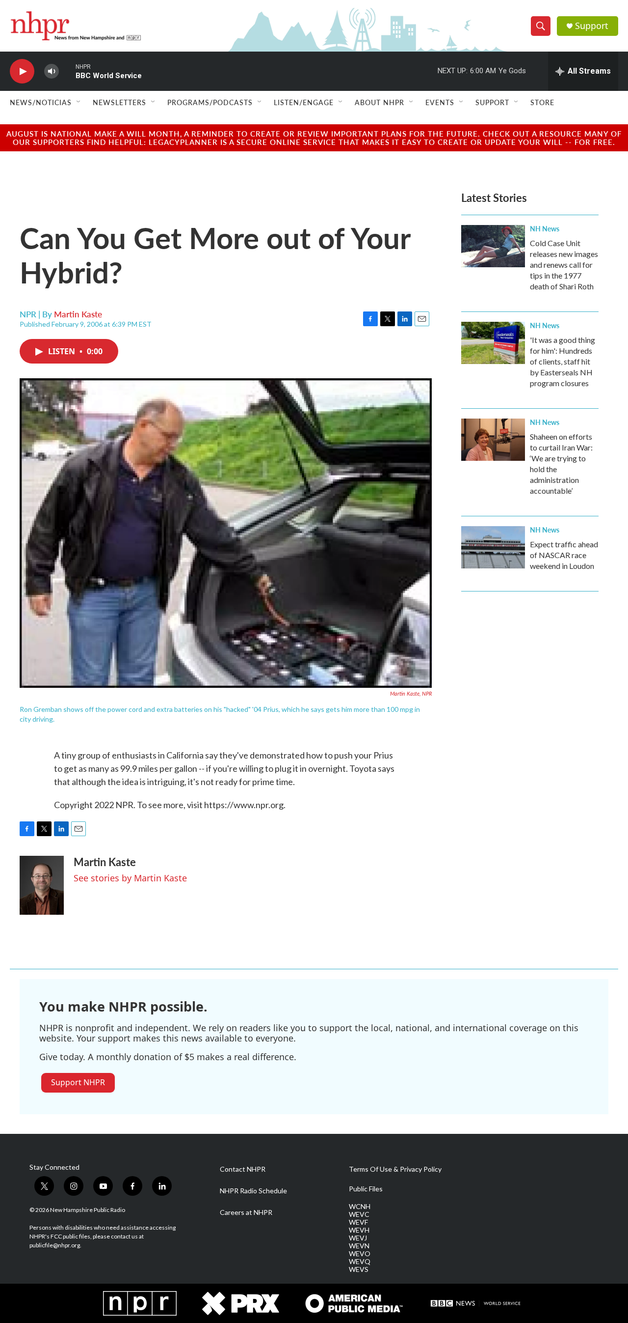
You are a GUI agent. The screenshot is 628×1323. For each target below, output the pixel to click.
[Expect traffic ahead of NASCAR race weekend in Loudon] (493, 547)
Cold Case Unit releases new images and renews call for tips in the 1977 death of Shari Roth (564, 264)
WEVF (358, 1222)
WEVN (359, 1246)
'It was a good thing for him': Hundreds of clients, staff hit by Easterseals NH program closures (562, 361)
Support (591, 26)
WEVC (359, 1214)
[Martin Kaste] (42, 885)
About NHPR (379, 102)
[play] (22, 71)
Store (542, 102)
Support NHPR (78, 1082)
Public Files (366, 1189)
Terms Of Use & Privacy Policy (395, 1169)
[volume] (51, 71)
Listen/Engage (304, 102)
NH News (544, 228)
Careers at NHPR (246, 1212)
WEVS (358, 1269)
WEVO (359, 1254)
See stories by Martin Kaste (130, 878)
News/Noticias (41, 102)
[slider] (67, 71)
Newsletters (119, 102)
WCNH (359, 1206)
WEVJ (358, 1238)
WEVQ (359, 1262)
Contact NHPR (242, 1169)
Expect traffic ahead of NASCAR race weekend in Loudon (564, 554)
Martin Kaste (78, 314)
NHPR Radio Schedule (253, 1191)
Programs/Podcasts (210, 102)
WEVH (359, 1230)
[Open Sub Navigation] (79, 102)
